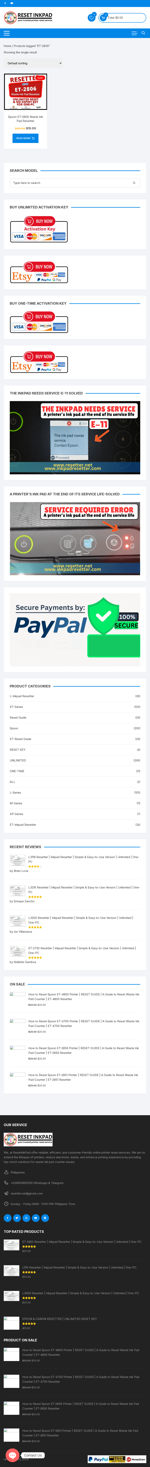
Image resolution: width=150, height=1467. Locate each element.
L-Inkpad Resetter (22, 696)
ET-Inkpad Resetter (23, 825)
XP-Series (16, 814)
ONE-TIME (17, 771)
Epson (14, 728)
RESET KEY (17, 750)
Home (7, 46)
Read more (23, 138)
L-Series (15, 792)
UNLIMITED (18, 760)
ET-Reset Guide (20, 739)
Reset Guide (18, 717)
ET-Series (16, 707)
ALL (12, 782)
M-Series (16, 803)
